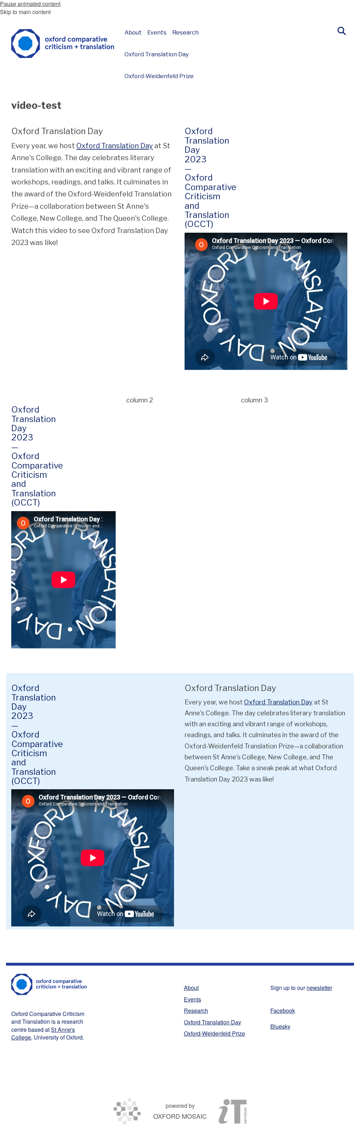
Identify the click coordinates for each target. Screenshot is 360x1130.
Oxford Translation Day (114, 145)
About (191, 988)
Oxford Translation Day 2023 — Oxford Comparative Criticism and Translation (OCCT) (210, 177)
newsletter (319, 988)
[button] (342, 30)
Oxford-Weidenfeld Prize (214, 1033)
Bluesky (280, 1026)
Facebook (282, 1010)
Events (192, 999)
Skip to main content (25, 12)
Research (196, 1010)
